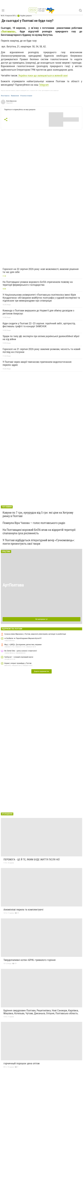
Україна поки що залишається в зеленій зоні (43, 75)
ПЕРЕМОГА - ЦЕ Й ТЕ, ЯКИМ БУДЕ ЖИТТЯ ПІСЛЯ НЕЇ (31, 859)
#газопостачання (26, 96)
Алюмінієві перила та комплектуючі (23, 909)
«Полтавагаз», (8, 31)
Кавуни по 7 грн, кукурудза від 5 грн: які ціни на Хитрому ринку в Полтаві (38, 514)
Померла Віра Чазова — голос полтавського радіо (34, 523)
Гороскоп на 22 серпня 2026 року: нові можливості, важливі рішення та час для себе (41, 271)
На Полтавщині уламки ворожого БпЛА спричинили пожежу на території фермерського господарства (38, 283)
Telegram (44, 84)
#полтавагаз (5, 96)
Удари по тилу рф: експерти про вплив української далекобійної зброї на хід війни (41, 338)
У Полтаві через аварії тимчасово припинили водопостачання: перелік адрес (37, 363)
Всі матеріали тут (41, 619)
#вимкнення (15, 96)
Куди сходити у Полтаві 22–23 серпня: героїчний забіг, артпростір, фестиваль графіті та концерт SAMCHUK (39, 325)
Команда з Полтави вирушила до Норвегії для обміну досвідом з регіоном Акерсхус (38, 312)
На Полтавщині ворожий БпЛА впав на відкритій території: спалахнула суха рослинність (39, 531)
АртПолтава (13, 585)
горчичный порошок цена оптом (21, 1063)
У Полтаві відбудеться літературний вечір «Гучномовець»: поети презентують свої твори (39, 541)
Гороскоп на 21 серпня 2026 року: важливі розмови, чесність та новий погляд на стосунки (41, 351)
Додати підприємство (41, 671)
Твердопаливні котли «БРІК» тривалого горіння (29, 959)
